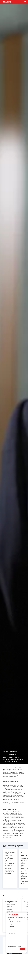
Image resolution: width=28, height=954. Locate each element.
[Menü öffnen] (25, 1)
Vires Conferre (7, 2)
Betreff (10, 924)
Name (9, 929)
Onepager (9, 837)
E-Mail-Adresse (11, 937)
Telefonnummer (11, 933)
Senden (22, 949)
